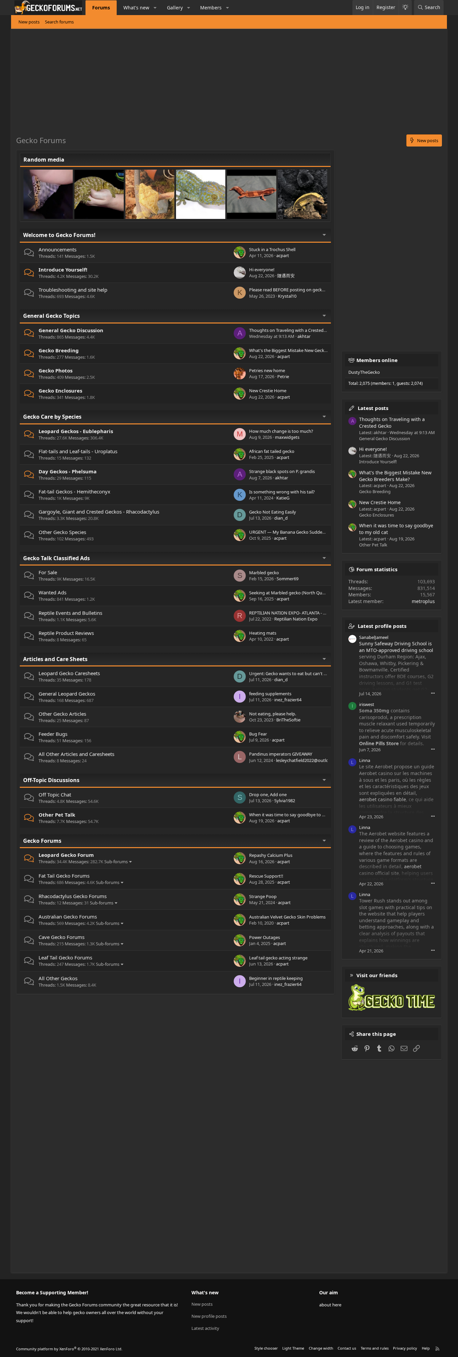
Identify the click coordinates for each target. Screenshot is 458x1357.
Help (426, 1348)
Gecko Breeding (59, 350)
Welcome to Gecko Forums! (59, 235)
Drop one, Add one (268, 794)
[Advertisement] (217, 84)
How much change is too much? (281, 431)
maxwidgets (287, 437)
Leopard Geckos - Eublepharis (76, 431)
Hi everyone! (262, 270)
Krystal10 (287, 296)
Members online (377, 360)
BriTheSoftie (288, 720)
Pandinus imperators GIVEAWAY (280, 754)
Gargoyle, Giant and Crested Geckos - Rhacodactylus (99, 511)
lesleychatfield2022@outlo (302, 760)
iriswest (366, 704)
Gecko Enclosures (60, 390)
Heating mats (262, 633)
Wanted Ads (52, 592)
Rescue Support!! (266, 876)
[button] (155, 7)
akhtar (303, 336)
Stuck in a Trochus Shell (272, 249)
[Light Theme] (405, 7)
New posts (29, 22)
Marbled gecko (264, 573)
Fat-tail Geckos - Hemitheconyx (74, 491)
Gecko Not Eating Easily (272, 512)
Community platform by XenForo (69, 1348)
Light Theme (293, 1348)
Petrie (283, 376)
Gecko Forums (42, 840)
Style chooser (266, 1348)
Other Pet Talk (57, 814)
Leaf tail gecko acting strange (278, 958)
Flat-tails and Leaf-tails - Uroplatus (78, 451)
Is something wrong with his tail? (282, 492)
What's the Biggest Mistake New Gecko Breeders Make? (304, 350)
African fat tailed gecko (271, 451)
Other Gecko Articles (62, 713)
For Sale (48, 572)
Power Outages (264, 937)
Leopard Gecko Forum (66, 854)
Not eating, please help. (272, 714)
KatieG (282, 498)
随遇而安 (286, 276)
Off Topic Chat (55, 794)
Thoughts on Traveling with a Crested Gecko (293, 330)
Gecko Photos (55, 370)
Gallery (175, 7)
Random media (43, 159)
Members (211, 7)
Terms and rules (375, 1348)
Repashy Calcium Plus (270, 855)
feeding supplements (270, 694)
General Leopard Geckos (67, 693)
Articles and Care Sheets (55, 659)
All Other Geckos (58, 978)
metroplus (423, 601)
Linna (364, 760)
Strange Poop (263, 896)
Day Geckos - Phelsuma (68, 471)
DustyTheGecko (364, 372)
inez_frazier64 (287, 700)
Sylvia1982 (284, 801)
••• (433, 693)
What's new (136, 7)
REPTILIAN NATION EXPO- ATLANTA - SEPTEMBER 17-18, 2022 (309, 613)
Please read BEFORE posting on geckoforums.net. (298, 290)
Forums (101, 7)
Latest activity (205, 1328)
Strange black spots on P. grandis (282, 471)
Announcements (57, 249)
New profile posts (209, 1316)
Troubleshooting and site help (73, 289)
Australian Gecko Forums (68, 916)
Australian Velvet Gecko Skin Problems (287, 917)
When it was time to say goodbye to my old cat (296, 815)
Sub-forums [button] (116, 862)
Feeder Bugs (53, 733)
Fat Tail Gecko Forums (64, 875)
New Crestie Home (267, 391)
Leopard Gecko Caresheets (69, 673)
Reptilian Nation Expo (296, 619)
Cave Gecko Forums (61, 937)
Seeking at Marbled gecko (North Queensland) (295, 593)
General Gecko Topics (51, 315)
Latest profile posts (382, 626)
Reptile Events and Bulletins (70, 612)
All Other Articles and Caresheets (76, 754)
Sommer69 (287, 579)
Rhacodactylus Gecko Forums (73, 896)
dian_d (281, 518)
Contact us (347, 1348)
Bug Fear (258, 734)
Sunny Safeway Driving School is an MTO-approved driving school (396, 646)
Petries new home (267, 370)
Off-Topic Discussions (51, 780)
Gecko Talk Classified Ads (56, 558)
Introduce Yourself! (63, 269)
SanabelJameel (373, 637)
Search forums (59, 22)
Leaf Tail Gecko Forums (65, 957)
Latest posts (373, 408)
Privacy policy (405, 1348)
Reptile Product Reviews (66, 633)
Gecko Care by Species (52, 416)
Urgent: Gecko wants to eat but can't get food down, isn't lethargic (315, 673)
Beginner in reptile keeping (276, 978)
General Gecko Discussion (71, 330)
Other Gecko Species (62, 532)
